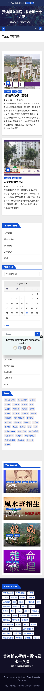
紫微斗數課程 (33, 482)
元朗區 (7, 404)
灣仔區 (33, 413)
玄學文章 (6, 620)
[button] (36, 29)
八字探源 (8, 252)
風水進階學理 (10, 440)
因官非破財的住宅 (13, 182)
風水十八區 (22, 431)
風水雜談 (21, 440)
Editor (22, 100)
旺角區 (7, 413)
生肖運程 (8, 422)
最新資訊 (13, 686)
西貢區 (15, 427)
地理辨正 (6, 606)
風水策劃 (17, 633)
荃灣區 (35, 422)
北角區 (24, 404)
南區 (31, 404)
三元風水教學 (10, 400)
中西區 (30, 593)
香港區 (7, 445)
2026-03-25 (12, 489)
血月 (6, 258)
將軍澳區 (16, 409)
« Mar (6, 325)
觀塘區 (22, 427)
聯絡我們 (36, 686)
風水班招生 (9, 239)
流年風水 (16, 413)
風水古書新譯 (33, 431)
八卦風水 (16, 404)
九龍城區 (14, 598)
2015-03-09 (10, 100)
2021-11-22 (12, 569)
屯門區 (14, 91)
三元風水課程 (22, 400)
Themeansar (22, 680)
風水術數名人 (30, 436)
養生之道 (30, 440)
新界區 (20, 91)
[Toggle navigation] (20, 29)
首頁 (6, 686)
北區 (14, 602)
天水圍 (7, 409)
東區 (12, 611)
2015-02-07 (10, 186)
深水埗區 (25, 413)
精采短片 (17, 422)
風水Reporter (10, 431)
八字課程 (8, 233)
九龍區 (32, 400)
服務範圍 (28, 686)
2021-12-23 (12, 542)
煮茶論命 (8, 418)
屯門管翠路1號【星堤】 (16, 95)
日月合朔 (8, 246)
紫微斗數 (27, 422)
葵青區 (7, 427)
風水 (35, 427)
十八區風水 (7, 91)
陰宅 (29, 427)
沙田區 (19, 611)
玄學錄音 (30, 418)
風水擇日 (19, 436)
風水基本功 (9, 436)
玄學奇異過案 (19, 418)
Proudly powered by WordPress (15, 677)
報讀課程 (25, 482)
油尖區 (26, 611)
